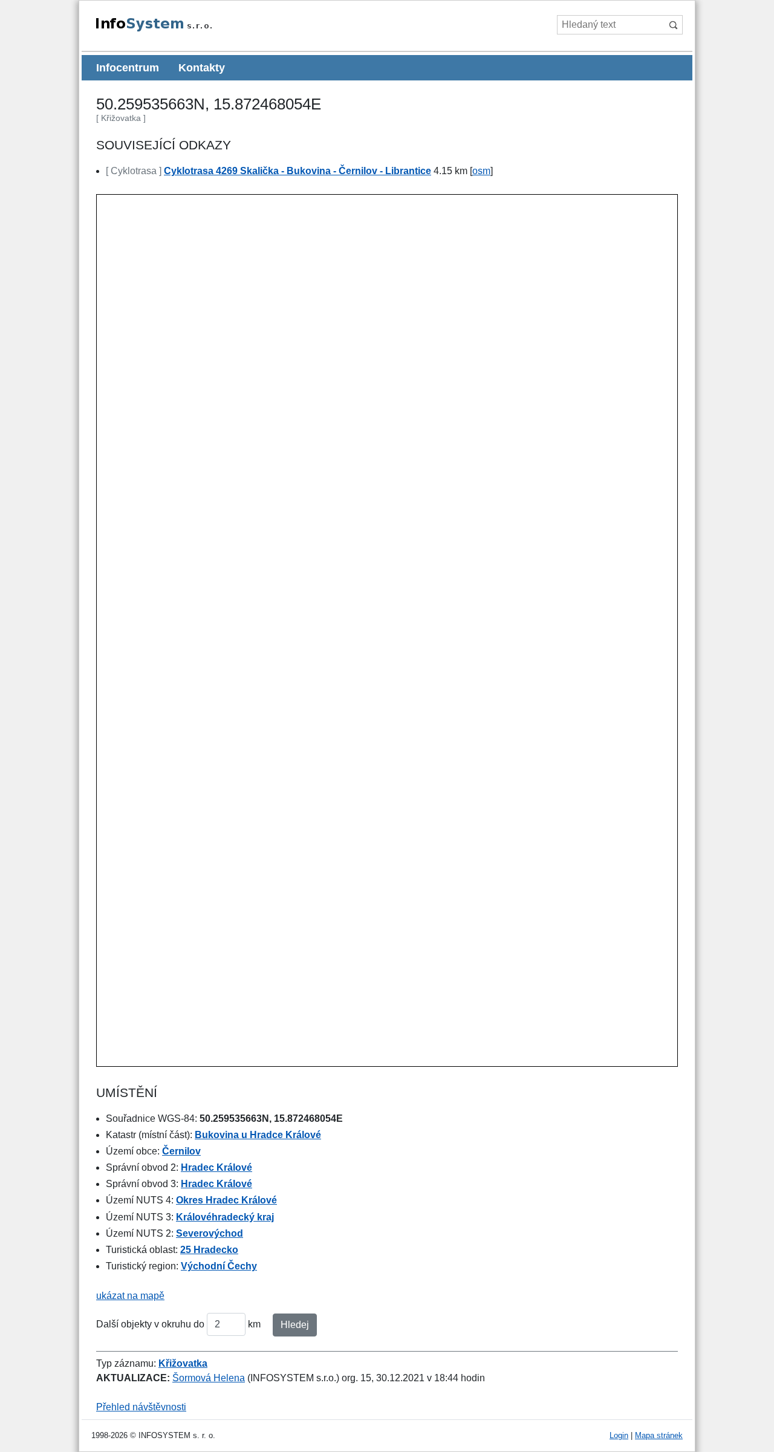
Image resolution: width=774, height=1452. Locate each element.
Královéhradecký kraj (225, 1217)
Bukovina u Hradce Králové (258, 1135)
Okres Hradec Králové (226, 1200)
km (254, 1324)
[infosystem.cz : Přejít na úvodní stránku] (181, 29)
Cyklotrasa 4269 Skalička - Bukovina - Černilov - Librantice (297, 171)
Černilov (181, 1151)
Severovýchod (209, 1233)
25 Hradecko (209, 1250)
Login (619, 1435)
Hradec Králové (216, 1167)
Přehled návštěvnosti (141, 1407)
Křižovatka (182, 1363)
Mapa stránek (659, 1435)
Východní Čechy (219, 1266)
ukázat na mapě (130, 1296)
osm (481, 171)
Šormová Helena (208, 1378)
